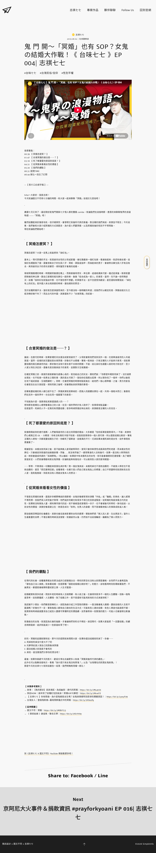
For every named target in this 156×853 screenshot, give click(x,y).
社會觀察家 (84, 39)
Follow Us (128, 10)
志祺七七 (75, 10)
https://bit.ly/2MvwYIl (90, 693)
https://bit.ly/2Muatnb (90, 690)
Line (103, 775)
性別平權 (68, 73)
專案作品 (92, 10)
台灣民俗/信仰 (49, 73)
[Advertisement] (78, 24)
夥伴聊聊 (110, 10)
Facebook (82, 775)
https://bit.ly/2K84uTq (83, 700)
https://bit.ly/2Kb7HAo (71, 714)
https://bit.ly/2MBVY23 (55, 710)
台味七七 (31, 73)
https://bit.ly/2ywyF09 (117, 697)
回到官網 (145, 10)
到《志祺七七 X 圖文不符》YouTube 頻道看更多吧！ (48, 753)
